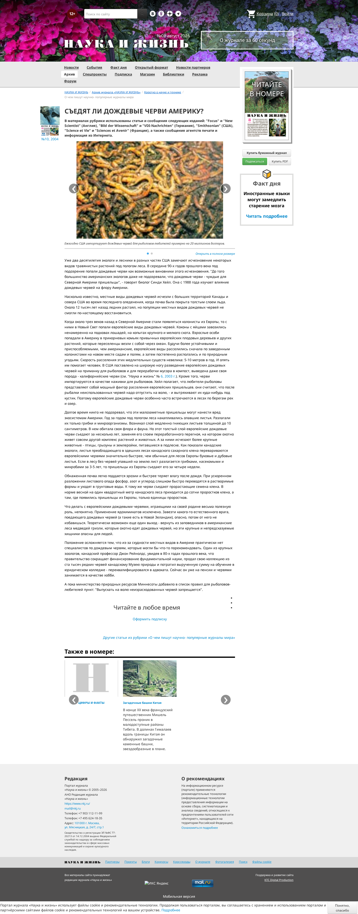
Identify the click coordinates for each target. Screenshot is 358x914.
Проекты (130, 862)
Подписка (123, 74)
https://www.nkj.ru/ (77, 803)
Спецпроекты (95, 74)
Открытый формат (151, 67)
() (268, 13)
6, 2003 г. (168, 376)
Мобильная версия (179, 896)
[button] (148, 253)
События (94, 67)
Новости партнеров (193, 67)
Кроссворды (181, 862)
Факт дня (118, 67)
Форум (70, 81)
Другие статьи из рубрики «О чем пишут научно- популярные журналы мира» (169, 637)
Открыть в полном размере (215, 254)
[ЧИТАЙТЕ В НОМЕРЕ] (266, 57)
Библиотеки (173, 74)
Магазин (147, 74)
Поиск (243, 862)
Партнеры (112, 862)
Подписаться (254, 161)
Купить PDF (280, 161)
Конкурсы (161, 862)
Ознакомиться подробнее (199, 828)
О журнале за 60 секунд (247, 40)
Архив (69, 74)
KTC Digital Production (278, 880)
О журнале (202, 862)
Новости (71, 67)
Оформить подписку (150, 619)
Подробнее (170, 910)
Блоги (146, 862)
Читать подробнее (267, 216)
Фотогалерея (224, 862)
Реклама (199, 74)
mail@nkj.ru (73, 808)
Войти (287, 13)
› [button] (226, 188)
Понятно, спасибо (342, 908)
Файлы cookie (262, 862)
